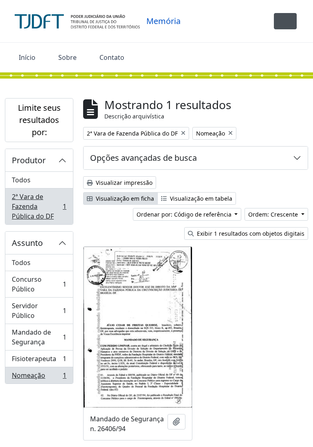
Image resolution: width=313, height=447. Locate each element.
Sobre (67, 57)
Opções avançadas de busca (143, 157)
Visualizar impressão (123, 182)
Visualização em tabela (200, 198)
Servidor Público (38, 310)
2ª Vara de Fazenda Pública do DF (38, 206)
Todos (21, 179)
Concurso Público (38, 284)
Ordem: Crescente (274, 214)
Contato (111, 57)
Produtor (29, 160)
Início (27, 57)
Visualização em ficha (124, 198)
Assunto (27, 242)
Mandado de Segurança (38, 337)
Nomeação (38, 377)
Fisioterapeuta (38, 360)
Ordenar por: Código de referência (185, 214)
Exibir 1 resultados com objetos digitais (249, 233)
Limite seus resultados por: (39, 120)
